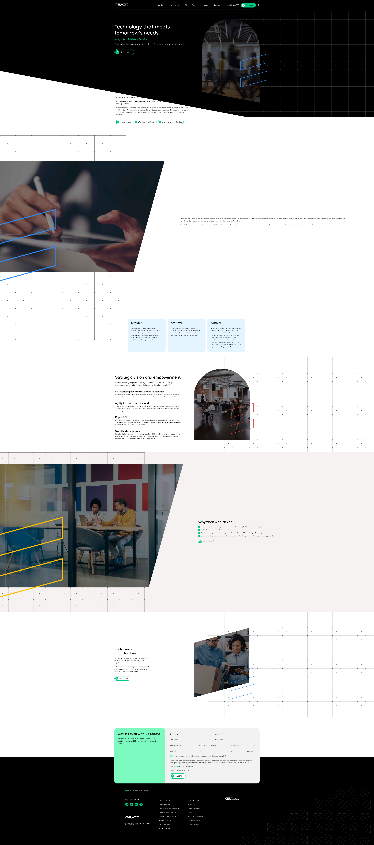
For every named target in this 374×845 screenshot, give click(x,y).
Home (127, 790)
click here (176, 767)
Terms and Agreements (195, 816)
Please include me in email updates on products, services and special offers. (201, 756)
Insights (190, 812)
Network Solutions (165, 820)
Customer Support (194, 800)
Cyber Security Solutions (167, 812)
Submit (178, 776)
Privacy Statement (194, 820)
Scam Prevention (193, 824)
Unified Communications (167, 816)
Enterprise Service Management (169, 808)
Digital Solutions (164, 824)
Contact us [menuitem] (250, 5)
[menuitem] (159, 5)
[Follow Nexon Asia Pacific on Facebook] (132, 804)
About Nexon (192, 804)
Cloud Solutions (164, 800)
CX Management (164, 804)
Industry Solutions (165, 828)
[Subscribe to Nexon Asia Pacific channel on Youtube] (137, 804)
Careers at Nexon (194, 808)
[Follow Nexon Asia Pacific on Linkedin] (127, 804)
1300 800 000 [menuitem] (233, 5)
